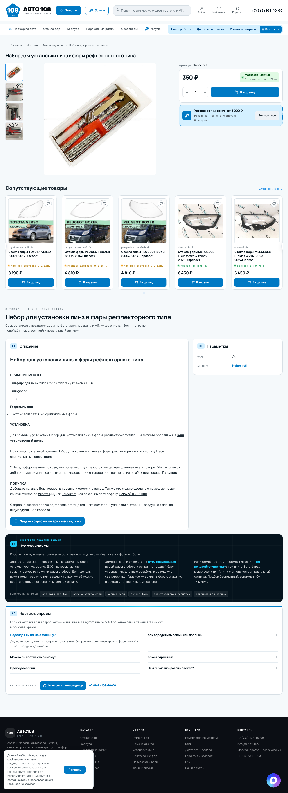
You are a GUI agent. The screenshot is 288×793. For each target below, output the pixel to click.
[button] (144, 293)
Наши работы (181, 29)
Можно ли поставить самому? (33, 657)
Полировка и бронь (146, 762)
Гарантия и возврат (199, 756)
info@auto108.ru (248, 744)
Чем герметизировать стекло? (171, 668)
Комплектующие (53, 45)
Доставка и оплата (210, 29)
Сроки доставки (22, 668)
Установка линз (143, 750)
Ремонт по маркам (243, 29)
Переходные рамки (100, 29)
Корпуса (73, 29)
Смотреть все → (271, 188)
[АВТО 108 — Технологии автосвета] (28, 10)
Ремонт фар (141, 737)
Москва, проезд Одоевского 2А (259, 750)
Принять (74, 769)
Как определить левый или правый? (175, 635)
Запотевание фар (145, 756)
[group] (30, 242)
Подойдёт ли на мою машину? (33, 635)
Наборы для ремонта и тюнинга (89, 45)
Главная (16, 45)
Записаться (267, 115)
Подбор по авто (25, 29)
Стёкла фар (51, 29)
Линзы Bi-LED (89, 762)
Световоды (129, 29)
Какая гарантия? (160, 657)
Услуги (155, 29)
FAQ (188, 762)
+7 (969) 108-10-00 (267, 10)
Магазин (32, 45)
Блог (188, 744)
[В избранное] (48, 203)
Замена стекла (143, 744)
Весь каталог (89, 768)
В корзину (247, 92)
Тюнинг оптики (143, 768)
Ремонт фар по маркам (201, 737)
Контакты (272, 29)
